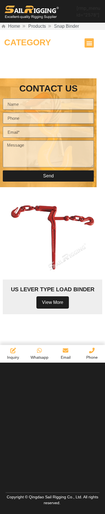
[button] (89, 43)
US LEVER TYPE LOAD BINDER (52, 289)
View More (52, 302)
